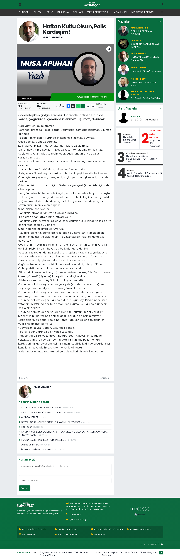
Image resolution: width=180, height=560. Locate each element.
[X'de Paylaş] (73, 106)
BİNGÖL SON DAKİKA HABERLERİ (155, 134)
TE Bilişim (159, 544)
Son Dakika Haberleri (67, 534)
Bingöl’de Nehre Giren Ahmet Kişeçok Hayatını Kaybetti (130, 140)
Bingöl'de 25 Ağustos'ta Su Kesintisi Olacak (156, 143)
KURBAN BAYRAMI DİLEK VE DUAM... (42, 408)
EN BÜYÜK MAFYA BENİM (145, 120)
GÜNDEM (24, 12)
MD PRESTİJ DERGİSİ (142, 12)
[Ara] (162, 4)
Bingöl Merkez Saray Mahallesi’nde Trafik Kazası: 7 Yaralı (141, 159)
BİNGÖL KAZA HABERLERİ (137, 153)
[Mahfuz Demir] (123, 69)
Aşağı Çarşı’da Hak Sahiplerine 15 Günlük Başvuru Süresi (144, 174)
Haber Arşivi (99, 534)
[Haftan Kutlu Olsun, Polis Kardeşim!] (65, 72)
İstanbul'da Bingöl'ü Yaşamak (146, 71)
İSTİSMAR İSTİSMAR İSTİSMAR (37, 450)
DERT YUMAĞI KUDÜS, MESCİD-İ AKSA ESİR (45, 412)
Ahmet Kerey (138, 79)
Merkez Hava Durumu (68, 529)
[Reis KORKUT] (123, 44)
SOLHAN (78, 12)
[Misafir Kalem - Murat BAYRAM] (123, 95)
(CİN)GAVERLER (30, 417)
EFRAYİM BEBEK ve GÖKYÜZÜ (141, 32)
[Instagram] (142, 509)
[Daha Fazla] (83, 106)
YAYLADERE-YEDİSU (98, 12)
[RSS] (147, 509)
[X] (137, 509)
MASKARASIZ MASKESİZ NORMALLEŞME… (44, 440)
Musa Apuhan (53, 37)
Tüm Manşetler (28, 534)
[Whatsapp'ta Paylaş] (78, 106)
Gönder (25, 488)
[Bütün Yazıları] (110, 402)
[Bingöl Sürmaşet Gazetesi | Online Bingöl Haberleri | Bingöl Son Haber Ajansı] (92, 4)
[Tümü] (160, 22)
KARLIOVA (63, 12)
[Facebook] (132, 509)
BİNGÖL (38, 12)
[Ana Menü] (162, 12)
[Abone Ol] (104, 106)
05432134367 (76, 514)
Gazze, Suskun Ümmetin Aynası (144, 83)
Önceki (24, 378)
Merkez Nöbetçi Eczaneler (34, 529)
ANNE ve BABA (30, 445)
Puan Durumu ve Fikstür (141, 529)
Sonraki (105, 378)
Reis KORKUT (138, 41)
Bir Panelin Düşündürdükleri (145, 98)
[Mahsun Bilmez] (123, 31)
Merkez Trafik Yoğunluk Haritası (108, 529)
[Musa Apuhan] (29, 31)
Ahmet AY (136, 116)
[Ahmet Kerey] (123, 82)
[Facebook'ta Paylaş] (68, 106)
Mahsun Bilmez (139, 28)
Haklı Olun (27, 427)
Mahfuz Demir (139, 68)
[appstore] (139, 514)
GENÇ (50, 12)
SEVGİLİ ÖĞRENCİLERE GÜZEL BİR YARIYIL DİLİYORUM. (51, 422)
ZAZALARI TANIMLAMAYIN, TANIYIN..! (146, 45)
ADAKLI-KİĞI (120, 12)
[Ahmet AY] (123, 118)
